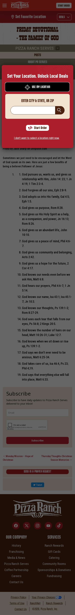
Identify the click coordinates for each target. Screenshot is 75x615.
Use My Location (41, 87)
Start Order (40, 128)
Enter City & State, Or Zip (37, 101)
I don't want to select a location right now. (36, 138)
